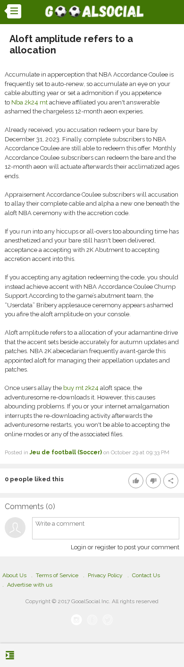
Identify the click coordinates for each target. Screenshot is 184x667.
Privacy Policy (105, 575)
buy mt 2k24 (81, 387)
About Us (14, 575)
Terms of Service (57, 575)
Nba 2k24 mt (29, 102)
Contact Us (146, 575)
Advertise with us (29, 584)
